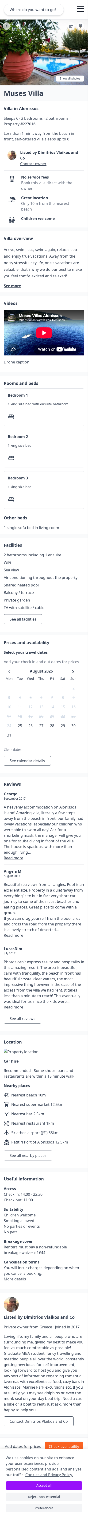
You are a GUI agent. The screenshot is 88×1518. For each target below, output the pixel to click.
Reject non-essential (44, 1496)
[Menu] (80, 9)
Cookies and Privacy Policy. (49, 1474)
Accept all (44, 1485)
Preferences (44, 1508)
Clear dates (13, 749)
